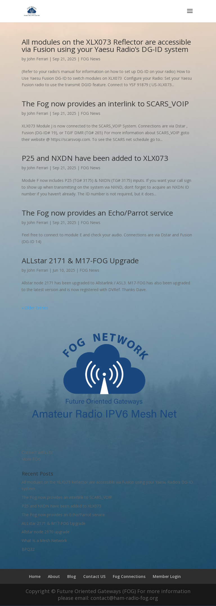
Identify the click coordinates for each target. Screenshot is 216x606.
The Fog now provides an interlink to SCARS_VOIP (105, 104)
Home (34, 576)
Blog (71, 576)
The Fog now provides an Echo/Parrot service (97, 213)
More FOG (31, 459)
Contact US (94, 576)
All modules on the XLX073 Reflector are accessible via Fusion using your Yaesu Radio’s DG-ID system (106, 45)
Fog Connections (129, 576)
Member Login (167, 576)
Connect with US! (37, 452)
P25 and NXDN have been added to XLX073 (95, 158)
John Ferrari (37, 58)
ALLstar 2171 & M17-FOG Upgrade (80, 260)
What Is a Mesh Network (44, 540)
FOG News (90, 58)
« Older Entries (35, 307)
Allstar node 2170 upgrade (45, 531)
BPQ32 (28, 549)
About (54, 576)
